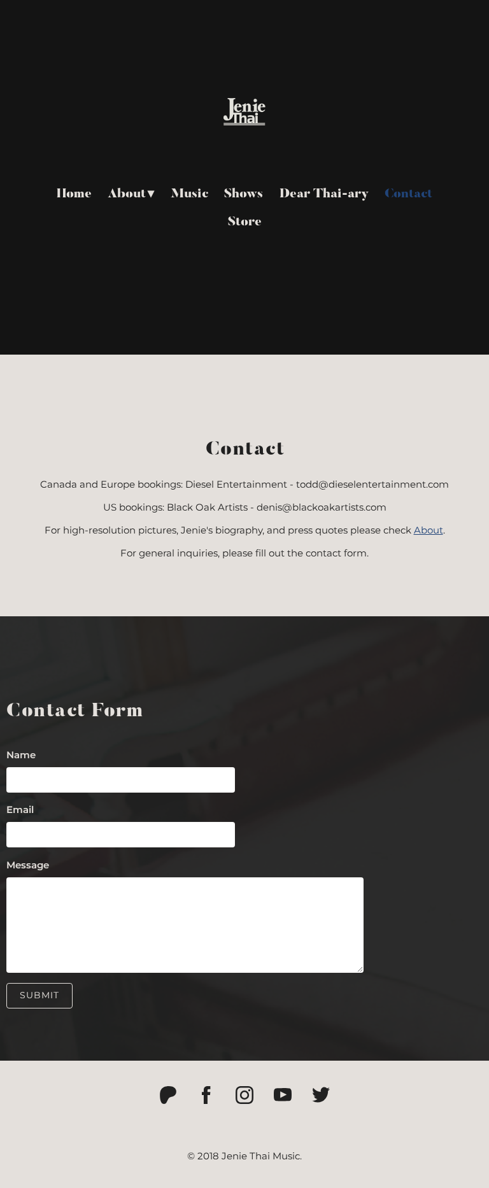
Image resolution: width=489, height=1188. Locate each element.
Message (27, 865)
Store (245, 222)
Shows (243, 194)
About (127, 194)
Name (21, 755)
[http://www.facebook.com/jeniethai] (206, 1095)
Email (20, 809)
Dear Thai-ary (324, 194)
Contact (408, 194)
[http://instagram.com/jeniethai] (244, 1095)
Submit (39, 995)
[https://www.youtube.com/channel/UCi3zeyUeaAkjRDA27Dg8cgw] (283, 1095)
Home (74, 194)
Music (189, 194)
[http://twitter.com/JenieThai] (321, 1095)
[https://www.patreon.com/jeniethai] (168, 1095)
